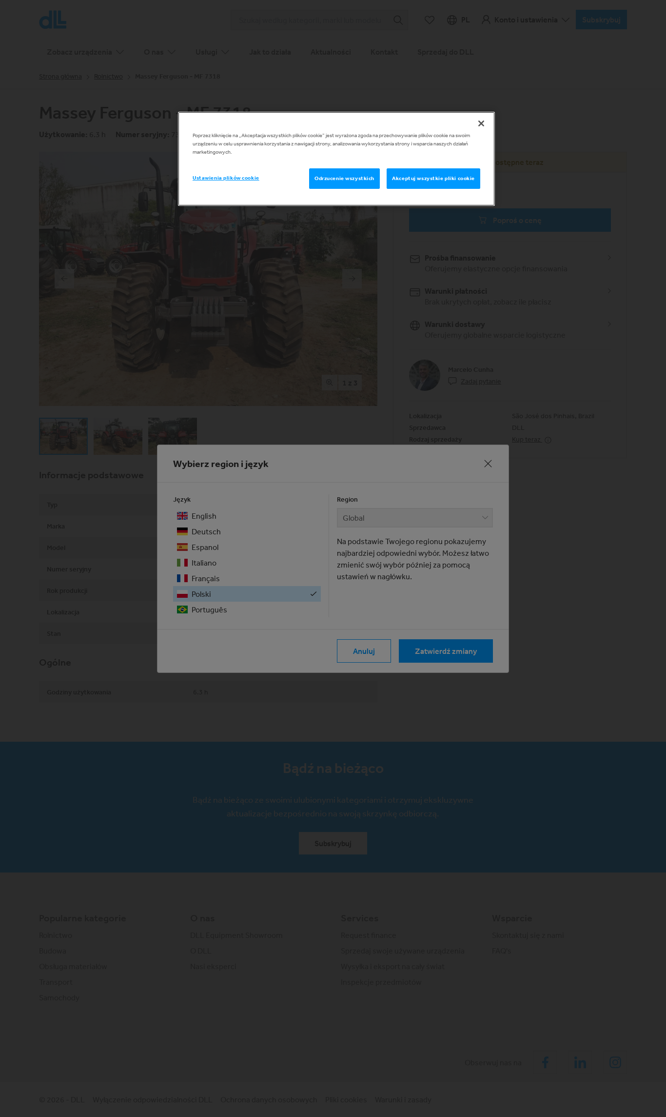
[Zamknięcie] (481, 123)
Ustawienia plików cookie (226, 177)
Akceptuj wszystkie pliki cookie (433, 178)
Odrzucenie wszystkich (344, 178)
